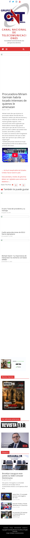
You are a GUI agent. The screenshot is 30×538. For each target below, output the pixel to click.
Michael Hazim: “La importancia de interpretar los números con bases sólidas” (14, 257)
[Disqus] (15, 288)
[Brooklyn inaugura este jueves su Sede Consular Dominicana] (15, 456)
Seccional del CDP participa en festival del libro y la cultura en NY (20, 514)
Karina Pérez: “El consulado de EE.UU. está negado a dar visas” (20, 496)
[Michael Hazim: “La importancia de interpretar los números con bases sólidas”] (15, 240)
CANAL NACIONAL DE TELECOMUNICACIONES (14, 34)
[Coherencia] (15, 433)
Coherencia (7, 443)
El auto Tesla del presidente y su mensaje (13, 210)
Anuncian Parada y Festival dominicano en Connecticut (20, 504)
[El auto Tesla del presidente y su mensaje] (15, 193)
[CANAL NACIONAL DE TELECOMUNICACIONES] (3, 49)
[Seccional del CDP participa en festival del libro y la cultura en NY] (6, 512)
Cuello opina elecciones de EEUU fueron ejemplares (13, 233)
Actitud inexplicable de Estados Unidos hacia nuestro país (14, 171)
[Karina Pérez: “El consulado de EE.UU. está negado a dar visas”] (6, 493)
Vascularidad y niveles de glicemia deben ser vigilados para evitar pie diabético (14, 179)
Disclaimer (5, 527)
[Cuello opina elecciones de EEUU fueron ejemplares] (15, 217)
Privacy (11, 527)
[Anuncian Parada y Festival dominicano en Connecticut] (6, 503)
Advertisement (17, 527)
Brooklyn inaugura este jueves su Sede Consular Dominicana (12, 475)
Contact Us (24, 527)
